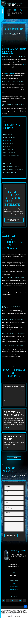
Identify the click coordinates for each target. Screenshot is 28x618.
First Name (8, 486)
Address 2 (8, 512)
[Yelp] (16, 600)
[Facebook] (8, 600)
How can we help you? (10, 523)
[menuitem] (14, 134)
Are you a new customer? (11, 517)
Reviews (14, 592)
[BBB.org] (24, 600)
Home (14, 583)
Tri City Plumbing (10, 61)
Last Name (8, 491)
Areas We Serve (14, 589)
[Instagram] (12, 600)
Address (7, 507)
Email (7, 502)
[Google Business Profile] (4, 600)
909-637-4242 (14, 5)
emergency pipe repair (9, 73)
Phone (7, 496)
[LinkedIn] (20, 600)
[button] (25, 606)
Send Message (11, 535)
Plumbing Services (14, 586)
